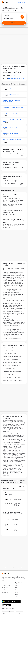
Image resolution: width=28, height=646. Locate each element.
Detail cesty (22, 154)
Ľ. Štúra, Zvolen (17, 377)
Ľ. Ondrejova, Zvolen (17, 347)
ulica (16, 589)
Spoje (16, 585)
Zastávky (17, 592)
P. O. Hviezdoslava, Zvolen (9, 353)
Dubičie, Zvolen (7, 347)
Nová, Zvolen (6, 362)
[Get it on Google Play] (6, 601)
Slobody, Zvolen (7, 356)
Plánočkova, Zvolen (16, 362)
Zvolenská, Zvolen (7, 380)
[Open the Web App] (6, 605)
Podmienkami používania (7, 608)
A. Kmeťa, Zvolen (7, 371)
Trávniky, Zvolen (16, 365)
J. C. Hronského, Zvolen (9, 374)
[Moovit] (6, 2)
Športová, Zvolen (17, 371)
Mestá (16, 594)
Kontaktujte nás (19, 611)
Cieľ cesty (17, 597)
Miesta (16, 587)
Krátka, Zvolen (6, 365)
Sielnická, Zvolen (18, 380)
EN (3, 595)
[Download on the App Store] (15, 601)
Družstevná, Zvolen (8, 350)
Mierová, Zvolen (15, 359)
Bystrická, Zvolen (7, 377)
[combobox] (14, 16)
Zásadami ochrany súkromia (8, 611)
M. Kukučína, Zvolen (17, 356)
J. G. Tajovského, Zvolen (9, 368)
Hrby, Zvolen (6, 359)
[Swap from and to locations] (22, 17)
